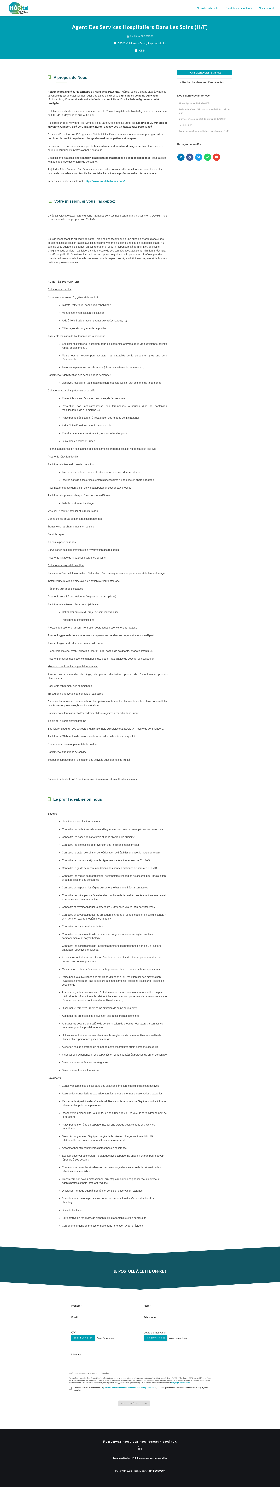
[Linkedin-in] (140, 1448)
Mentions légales (121, 1458)
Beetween (159, 1470)
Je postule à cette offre (134, 1403)
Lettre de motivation (155, 1332)
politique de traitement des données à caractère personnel (128, 1387)
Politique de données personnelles (149, 1458)
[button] (204, 82)
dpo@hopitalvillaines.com (181, 1383)
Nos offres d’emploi (208, 8)
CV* (73, 1332)
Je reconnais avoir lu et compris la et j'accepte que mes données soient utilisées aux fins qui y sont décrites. (141, 1388)
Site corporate (267, 8)
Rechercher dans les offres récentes (203, 82)
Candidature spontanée (239, 8)
